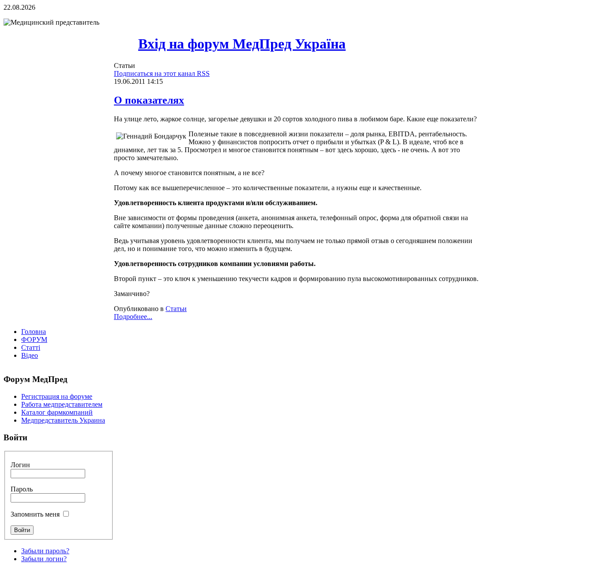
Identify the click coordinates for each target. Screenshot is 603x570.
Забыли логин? (44, 558)
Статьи (176, 308)
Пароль (22, 489)
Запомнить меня (35, 514)
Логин (20, 465)
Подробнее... (133, 316)
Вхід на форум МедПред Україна (242, 44)
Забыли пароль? (45, 551)
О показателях (149, 100)
